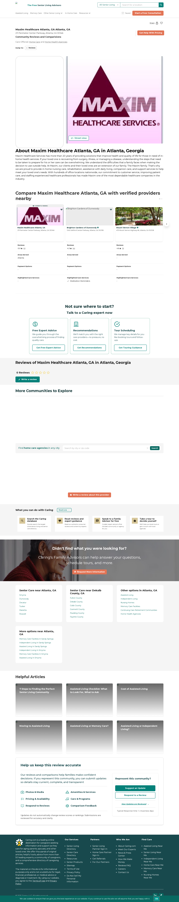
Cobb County (75, 605)
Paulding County (77, 613)
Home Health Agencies (56, 42)
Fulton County (76, 598)
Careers (122, 869)
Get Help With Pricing (150, 33)
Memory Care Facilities (130, 606)
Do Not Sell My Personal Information (74, 879)
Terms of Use (38, 881)
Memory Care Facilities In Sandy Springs (36, 639)
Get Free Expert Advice (48, 348)
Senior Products (75, 862)
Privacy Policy (73, 872)
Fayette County (76, 617)
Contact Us (123, 872)
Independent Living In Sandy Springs (35, 643)
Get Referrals (98, 859)
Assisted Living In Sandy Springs (33, 646)
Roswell (22, 614)
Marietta (23, 610)
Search (154, 448)
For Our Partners (100, 862)
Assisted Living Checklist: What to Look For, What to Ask (88, 691)
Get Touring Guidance (130, 348)
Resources (72, 859)
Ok (156, 899)
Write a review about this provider (91, 495)
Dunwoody (24, 599)
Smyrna (22, 595)
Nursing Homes (127, 602)
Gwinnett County (77, 609)
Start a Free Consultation (148, 13)
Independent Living (129, 599)
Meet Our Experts (127, 849)
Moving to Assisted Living (34, 726)
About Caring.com (127, 846)
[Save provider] (161, 23)
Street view (81, 138)
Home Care (34, 42)
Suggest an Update (135, 788)
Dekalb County (76, 602)
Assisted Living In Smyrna (30, 658)
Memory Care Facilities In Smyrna (33, 654)
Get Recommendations (89, 348)
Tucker (22, 606)
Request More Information (91, 572)
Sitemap (71, 865)
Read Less (63, 510)
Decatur (22, 602)
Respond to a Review (135, 795)
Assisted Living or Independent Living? (139, 728)
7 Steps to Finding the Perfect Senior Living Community (37, 691)
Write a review (29, 379)
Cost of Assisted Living (134, 689)
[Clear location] (147, 448)
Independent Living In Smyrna (32, 650)
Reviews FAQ (124, 865)
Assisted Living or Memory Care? (89, 726)
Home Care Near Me (153, 865)
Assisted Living (127, 595)
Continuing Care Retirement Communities (139, 610)
